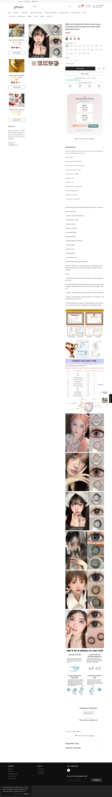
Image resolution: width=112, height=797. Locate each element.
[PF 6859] (16, 82)
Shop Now (93, 125)
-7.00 (83, 53)
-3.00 (67, 49)
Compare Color (57, 55)
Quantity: (67, 57)
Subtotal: (67, 63)
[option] (45, 41)
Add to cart (16, 53)
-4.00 (88, 46)
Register (102, 5)
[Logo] (18, 7)
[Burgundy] (19, 82)
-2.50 (92, 49)
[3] (16, 47)
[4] (19, 47)
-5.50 (67, 46)
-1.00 (100, 49)
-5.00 (71, 46)
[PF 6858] (12, 82)
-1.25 (96, 49)
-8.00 (87, 53)
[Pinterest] (68, 770)
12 (21, 47)
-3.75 (71, 49)
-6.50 (75, 46)
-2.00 (83, 49)
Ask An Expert (90, 138)
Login (97, 5)
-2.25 (79, 49)
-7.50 (79, 53)
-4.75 (92, 46)
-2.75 (88, 49)
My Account (99, 7)
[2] (14, 47)
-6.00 (79, 46)
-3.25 (100, 46)
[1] (12, 47)
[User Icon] (94, 6)
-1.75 (67, 53)
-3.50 (75, 49)
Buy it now (84, 74)
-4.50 (96, 46)
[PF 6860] (14, 82)
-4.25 (83, 46)
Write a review (88, 713)
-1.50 (71, 53)
